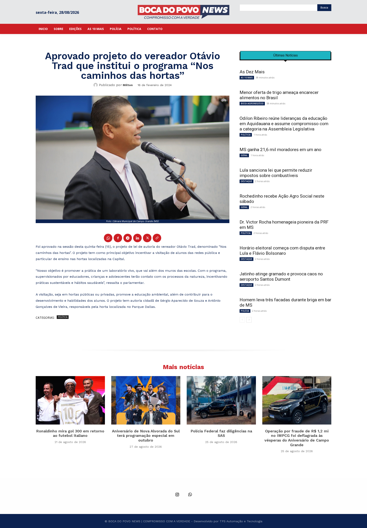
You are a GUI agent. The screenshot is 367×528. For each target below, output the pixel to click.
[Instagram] (177, 495)
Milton (128, 85)
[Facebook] (118, 238)
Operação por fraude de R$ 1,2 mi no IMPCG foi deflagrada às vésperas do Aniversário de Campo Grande (296, 438)
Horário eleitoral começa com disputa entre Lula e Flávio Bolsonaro (282, 250)
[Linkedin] (137, 238)
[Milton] (96, 85)
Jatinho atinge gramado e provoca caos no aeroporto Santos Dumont (281, 276)
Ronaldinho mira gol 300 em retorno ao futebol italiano (70, 433)
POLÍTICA (62, 317)
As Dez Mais (252, 71)
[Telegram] (127, 238)
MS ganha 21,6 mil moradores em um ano (280, 149)
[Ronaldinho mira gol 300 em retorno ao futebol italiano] (70, 400)
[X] (147, 238)
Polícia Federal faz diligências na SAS (221, 433)
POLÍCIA (245, 310)
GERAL (244, 155)
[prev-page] (242, 320)
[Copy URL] (157, 238)
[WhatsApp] (108, 238)
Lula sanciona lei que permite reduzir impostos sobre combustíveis (276, 173)
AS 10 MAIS (247, 77)
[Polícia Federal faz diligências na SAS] (221, 400)
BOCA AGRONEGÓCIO (252, 103)
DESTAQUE (246, 181)
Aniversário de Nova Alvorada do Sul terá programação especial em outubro (146, 435)
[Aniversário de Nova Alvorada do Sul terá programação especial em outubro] (146, 400)
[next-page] (249, 320)
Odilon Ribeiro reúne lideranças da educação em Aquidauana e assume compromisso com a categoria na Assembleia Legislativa (284, 124)
